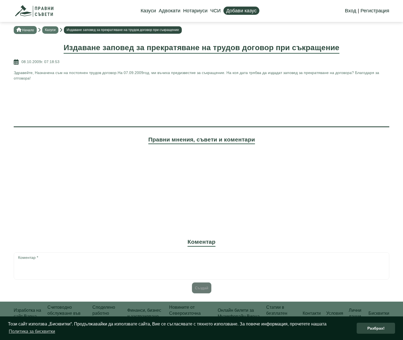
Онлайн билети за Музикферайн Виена (239, 313)
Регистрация (375, 10)
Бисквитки (378, 313)
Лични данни (355, 313)
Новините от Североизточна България (185, 313)
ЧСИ (215, 10)
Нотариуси (195, 10)
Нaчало (28, 30)
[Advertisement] (201, 103)
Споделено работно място (103, 313)
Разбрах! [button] (376, 328)
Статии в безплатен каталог (276, 313)
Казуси (148, 10)
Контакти (312, 313)
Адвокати (169, 10)
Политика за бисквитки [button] (32, 331)
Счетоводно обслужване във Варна (64, 313)
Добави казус (241, 10)
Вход (350, 10)
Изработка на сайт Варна (27, 313)
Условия (334, 313)
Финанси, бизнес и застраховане (144, 313)
